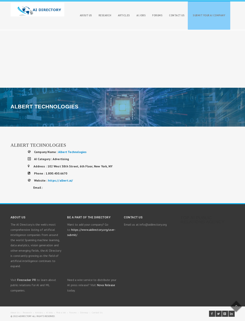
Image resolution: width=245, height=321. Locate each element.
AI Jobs (49, 312)
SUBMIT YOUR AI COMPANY (209, 15)
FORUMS (157, 15)
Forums (73, 312)
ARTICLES (124, 15)
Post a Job (61, 312)
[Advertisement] (122, 59)
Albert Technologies (72, 152)
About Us (15, 312)
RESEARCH (105, 15)
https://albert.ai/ (60, 180)
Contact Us (97, 312)
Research (27, 312)
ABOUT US (86, 15)
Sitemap (84, 312)
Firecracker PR (26, 280)
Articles (39, 312)
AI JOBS (141, 15)
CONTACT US (177, 15)
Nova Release (106, 285)
